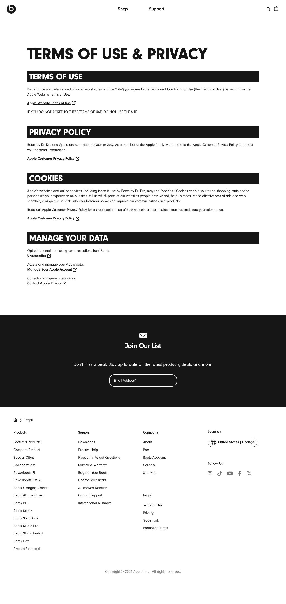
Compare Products (27, 450)
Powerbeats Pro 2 (27, 480)
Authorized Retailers (93, 488)
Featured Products (27, 442)
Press (147, 450)
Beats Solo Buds (26, 518)
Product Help (88, 450)
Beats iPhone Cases (29, 495)
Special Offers (24, 457)
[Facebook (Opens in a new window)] (239, 474)
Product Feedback (27, 549)
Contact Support (90, 495)
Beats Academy (154, 457)
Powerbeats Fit (25, 473)
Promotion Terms (155, 528)
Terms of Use (153, 505)
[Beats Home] (11, 9)
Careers (149, 465)
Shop (123, 9)
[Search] (269, 9)
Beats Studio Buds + (28, 533)
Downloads (86, 442)
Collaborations (24, 465)
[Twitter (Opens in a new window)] (249, 474)
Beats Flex (21, 541)
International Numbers (94, 503)
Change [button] (236, 443)
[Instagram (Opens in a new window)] (210, 474)
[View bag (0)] (276, 8)
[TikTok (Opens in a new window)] (219, 474)
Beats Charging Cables (31, 488)
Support (156, 9)
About (147, 442)
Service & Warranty (92, 465)
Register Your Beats (92, 473)
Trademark (151, 520)
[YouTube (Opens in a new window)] (230, 474)
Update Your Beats (92, 480)
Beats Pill (21, 503)
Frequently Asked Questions (99, 457)
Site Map (149, 473)
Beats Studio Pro (26, 526)
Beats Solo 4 (23, 511)
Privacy (148, 513)
